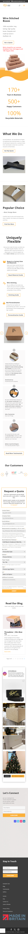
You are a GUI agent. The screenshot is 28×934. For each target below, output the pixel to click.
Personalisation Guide (15, 315)
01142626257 (14, 505)
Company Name (6, 516)
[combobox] (14, 542)
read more (7, 651)
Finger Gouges (5, 560)
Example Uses (6, 883)
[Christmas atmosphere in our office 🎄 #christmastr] (14, 762)
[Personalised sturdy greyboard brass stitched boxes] (14, 738)
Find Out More (9, 224)
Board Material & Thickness (9, 539)
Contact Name (6, 510)
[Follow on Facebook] (15, 821)
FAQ (4, 899)
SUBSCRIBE (14, 815)
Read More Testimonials (14, 453)
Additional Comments (7, 577)
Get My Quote (9, 151)
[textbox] (12, 542)
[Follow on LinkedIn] (24, 821)
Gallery (4, 892)
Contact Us (5, 901)
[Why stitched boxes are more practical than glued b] (14, 714)
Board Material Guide (15, 275)
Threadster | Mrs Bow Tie (13, 633)
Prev (1, 333)
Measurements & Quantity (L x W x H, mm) (13, 528)
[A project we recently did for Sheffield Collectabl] (14, 690)
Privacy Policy (6, 908)
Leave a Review (6, 904)
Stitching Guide (13, 295)
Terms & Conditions (8, 911)
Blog (4, 886)
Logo (4, 567)
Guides (4, 896)
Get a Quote (8, 42)
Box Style (5, 549)
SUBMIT (14, 591)
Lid (3, 572)
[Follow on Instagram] (21, 821)
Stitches (4, 554)
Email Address (6, 521)
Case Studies (14, 635)
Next (26, 333)
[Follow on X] (18, 821)
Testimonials (6, 889)
